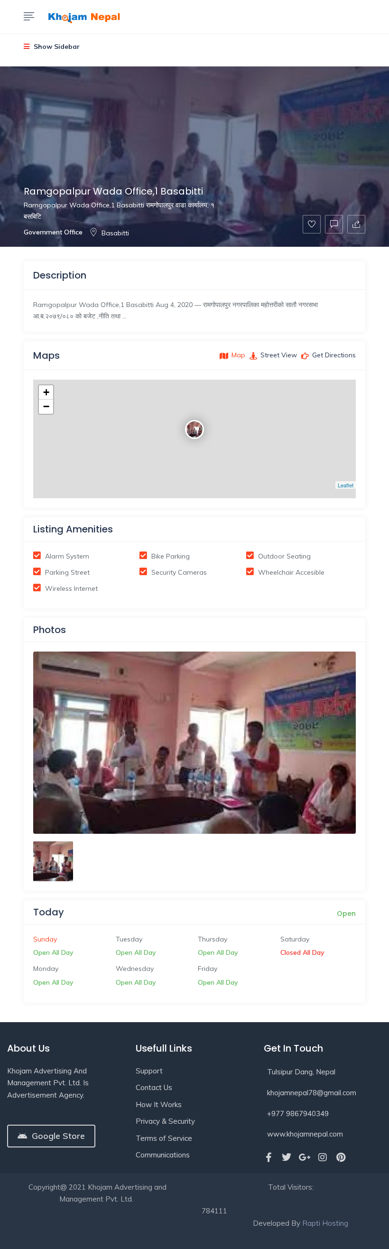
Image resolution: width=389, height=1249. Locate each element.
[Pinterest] (340, 1157)
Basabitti (115, 233)
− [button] (46, 406)
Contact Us (154, 1087)
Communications (163, 1154)
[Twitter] (286, 1157)
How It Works (159, 1104)
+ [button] (46, 392)
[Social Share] (356, 224)
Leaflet (345, 485)
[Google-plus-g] (304, 1157)
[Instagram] (322, 1157)
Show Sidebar (56, 46)
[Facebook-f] (268, 1157)
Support (149, 1070)
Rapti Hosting (325, 1223)
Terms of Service (164, 1138)
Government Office (53, 232)
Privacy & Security (165, 1121)
